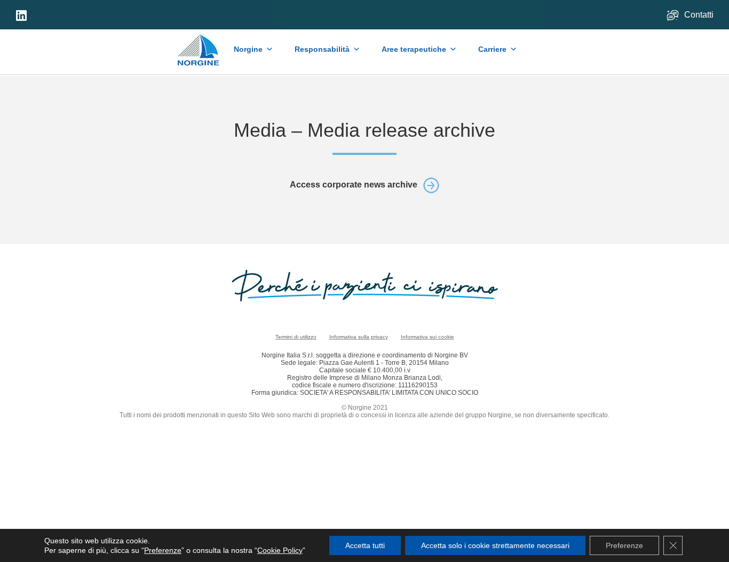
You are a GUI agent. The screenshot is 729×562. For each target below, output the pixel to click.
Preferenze (162, 550)
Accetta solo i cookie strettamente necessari (495, 545)
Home (198, 45)
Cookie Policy (280, 550)
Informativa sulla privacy (358, 337)
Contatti (700, 14)
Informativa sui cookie (427, 337)
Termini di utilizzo (295, 337)
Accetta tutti (365, 545)
